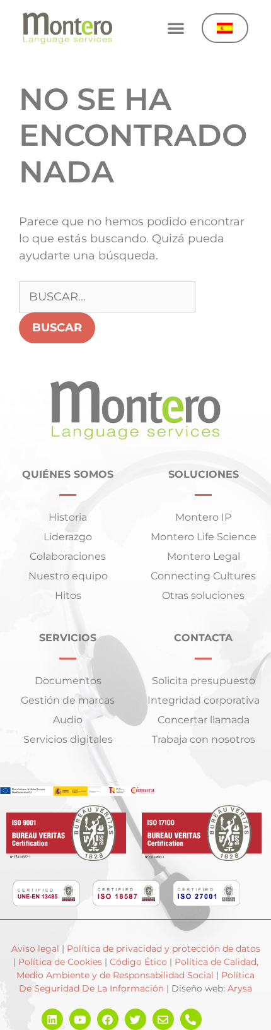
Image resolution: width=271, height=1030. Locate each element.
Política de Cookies (60, 962)
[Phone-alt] (191, 1019)
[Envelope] (163, 1019)
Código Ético (138, 962)
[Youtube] (80, 1019)
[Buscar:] (107, 297)
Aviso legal (35, 948)
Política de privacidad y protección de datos (162, 948)
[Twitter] (135, 1019)
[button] (176, 28)
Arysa (240, 988)
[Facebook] (107, 1019)
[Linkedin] (52, 1019)
